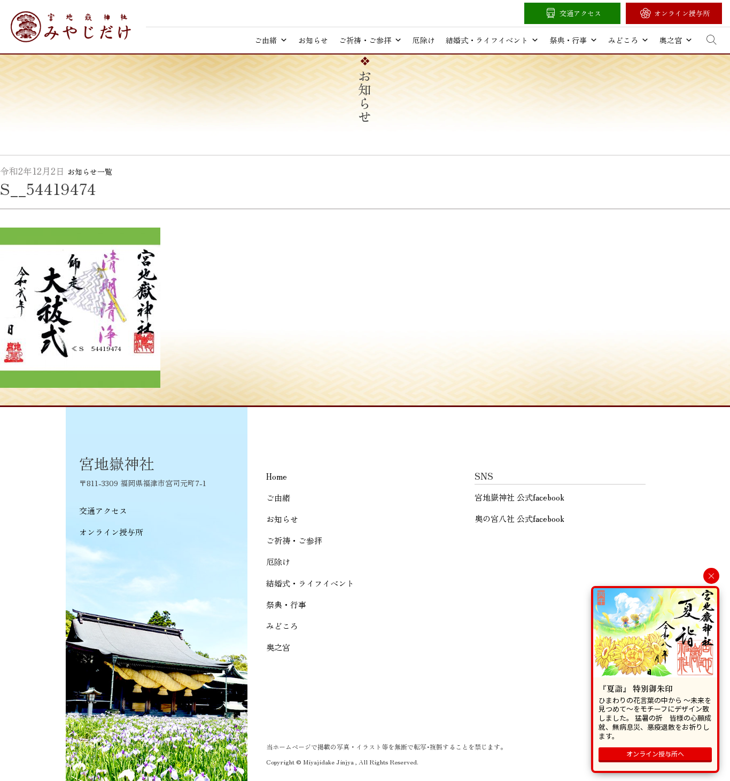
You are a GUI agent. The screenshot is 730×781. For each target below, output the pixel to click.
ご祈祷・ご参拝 (365, 40)
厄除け (424, 40)
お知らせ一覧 (89, 171)
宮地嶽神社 (71, 27)
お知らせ (313, 40)
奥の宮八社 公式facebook (519, 518)
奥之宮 (670, 40)
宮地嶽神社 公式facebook (519, 497)
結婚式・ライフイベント (487, 40)
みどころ (623, 40)
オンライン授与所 (682, 13)
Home (276, 476)
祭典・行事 (568, 40)
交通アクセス (580, 13)
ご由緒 (265, 40)
